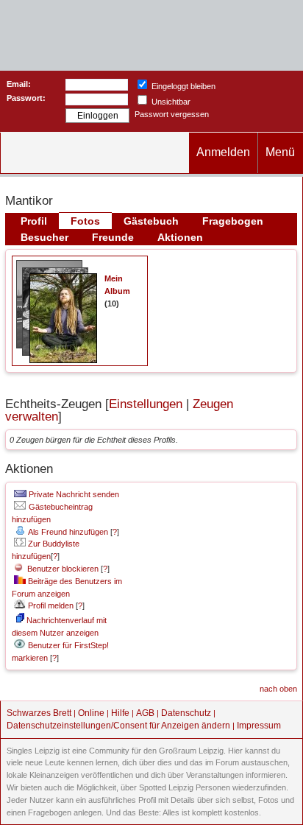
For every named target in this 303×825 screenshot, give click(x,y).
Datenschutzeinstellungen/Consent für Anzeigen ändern (118, 725)
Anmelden (223, 152)
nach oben (278, 688)
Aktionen (180, 237)
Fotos (85, 221)
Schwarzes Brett (39, 713)
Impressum (259, 725)
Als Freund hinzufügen (67, 531)
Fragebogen (232, 221)
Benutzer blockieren (61, 568)
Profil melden (50, 605)
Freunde (113, 237)
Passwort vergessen (172, 114)
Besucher (44, 237)
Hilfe (120, 713)
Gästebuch (151, 221)
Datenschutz (186, 713)
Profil (34, 221)
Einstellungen (145, 404)
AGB (145, 713)
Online (91, 713)
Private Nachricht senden (72, 494)
